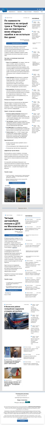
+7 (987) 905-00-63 (10, 412)
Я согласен (22, 420)
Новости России (9, 17)
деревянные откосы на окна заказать (36, 70)
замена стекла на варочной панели (36, 64)
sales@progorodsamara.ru (22, 397)
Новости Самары (34, 22)
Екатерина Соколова (24, 39)
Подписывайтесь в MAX (17, 43)
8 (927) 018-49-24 (22, 395)
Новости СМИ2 (7, 187)
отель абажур (7, 185)
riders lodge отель (8, 292)
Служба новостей (18, 231)
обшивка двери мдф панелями (32, 251)
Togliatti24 (14, 247)
